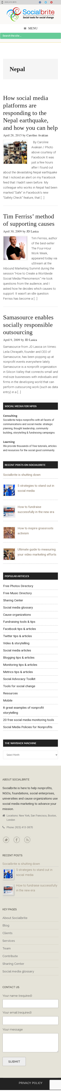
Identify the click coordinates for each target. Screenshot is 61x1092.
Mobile (7, 700)
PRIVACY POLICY (30, 1083)
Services (8, 940)
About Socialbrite (14, 918)
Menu (33, 28)
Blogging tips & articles (18, 657)
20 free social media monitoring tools (28, 720)
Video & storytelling (16, 643)
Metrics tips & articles (18, 672)
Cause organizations (17, 615)
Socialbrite (30, 14)
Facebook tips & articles (19, 629)
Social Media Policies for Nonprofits (27, 727)
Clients (7, 933)
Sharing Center (13, 600)
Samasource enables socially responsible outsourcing (28, 325)
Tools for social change (19, 686)
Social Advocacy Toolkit (19, 679)
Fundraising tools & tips (19, 622)
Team (6, 948)
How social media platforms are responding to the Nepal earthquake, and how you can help (30, 112)
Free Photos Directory (18, 586)
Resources (10, 693)
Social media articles (17, 650)
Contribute (10, 956)
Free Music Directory (17, 593)
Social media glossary (18, 607)
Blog (5, 925)
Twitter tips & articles (17, 636)
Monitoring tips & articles (20, 665)
